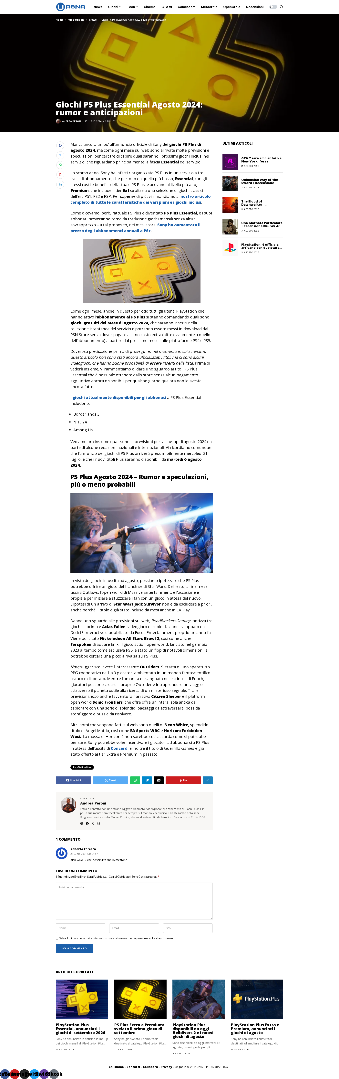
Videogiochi (76, 19)
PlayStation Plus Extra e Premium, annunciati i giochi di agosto (255, 1028)
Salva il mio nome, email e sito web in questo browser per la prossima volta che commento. (117, 938)
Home (60, 19)
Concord (119, 748)
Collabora (150, 1067)
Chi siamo (116, 1067)
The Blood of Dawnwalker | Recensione (253, 204)
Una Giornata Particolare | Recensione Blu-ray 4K (261, 224)
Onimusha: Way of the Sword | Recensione (259, 181)
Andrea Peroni (71, 121)
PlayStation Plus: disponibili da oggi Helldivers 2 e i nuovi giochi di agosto (192, 1030)
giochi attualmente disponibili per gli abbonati (119, 397)
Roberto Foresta (83, 849)
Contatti (133, 1067)
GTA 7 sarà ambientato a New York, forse (261, 159)
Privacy (166, 1067)
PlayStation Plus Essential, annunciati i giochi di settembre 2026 (80, 1028)
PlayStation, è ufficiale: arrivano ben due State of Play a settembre (260, 247)
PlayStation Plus (82, 767)
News (93, 19)
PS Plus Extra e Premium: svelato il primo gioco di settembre (139, 1028)
